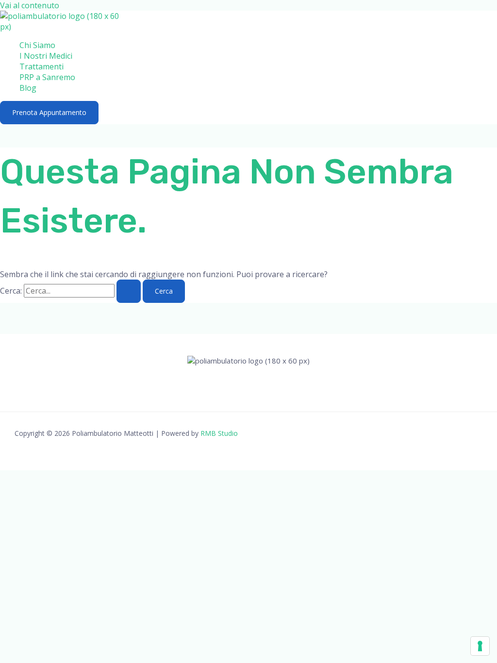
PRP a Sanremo (47, 77)
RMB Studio (219, 433)
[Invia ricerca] (128, 291)
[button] (49, 112)
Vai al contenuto (29, 5)
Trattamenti (41, 66)
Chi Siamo (37, 45)
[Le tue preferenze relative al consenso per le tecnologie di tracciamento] (480, 646)
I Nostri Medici (45, 55)
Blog (27, 88)
